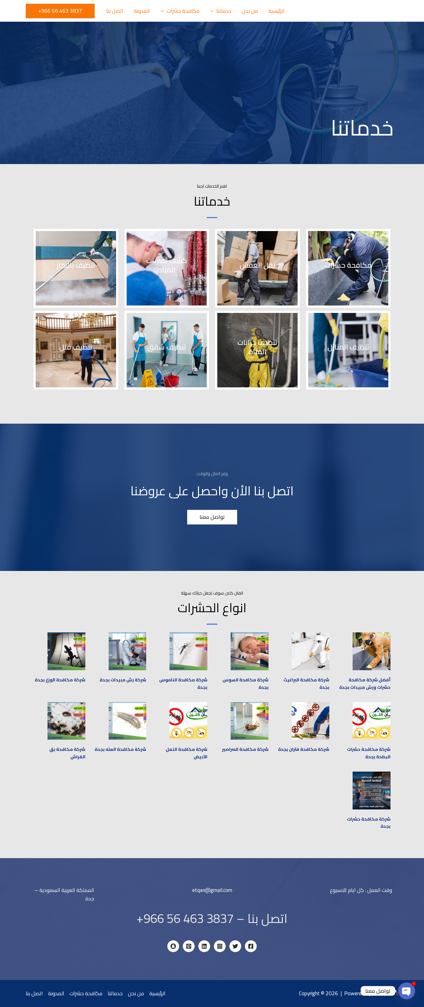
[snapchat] (173, 946)
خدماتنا (223, 11)
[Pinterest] (189, 946)
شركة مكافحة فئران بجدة (303, 749)
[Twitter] (235, 946)
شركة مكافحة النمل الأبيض (186, 753)
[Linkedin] (204, 946)
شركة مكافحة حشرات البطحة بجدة (368, 753)
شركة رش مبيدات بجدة (123, 680)
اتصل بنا (114, 11)
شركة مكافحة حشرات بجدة (368, 823)
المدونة (142, 11)
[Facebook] (251, 946)
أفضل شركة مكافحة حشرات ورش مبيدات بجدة (364, 683)
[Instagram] (220, 946)
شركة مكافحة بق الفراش (67, 753)
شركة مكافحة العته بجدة (120, 749)
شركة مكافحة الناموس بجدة (183, 683)
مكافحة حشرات (183, 11)
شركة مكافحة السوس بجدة (245, 683)
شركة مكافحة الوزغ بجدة (60, 680)
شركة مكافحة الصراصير (245, 749)
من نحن (250, 11)
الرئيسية (276, 11)
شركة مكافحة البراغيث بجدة (306, 683)
